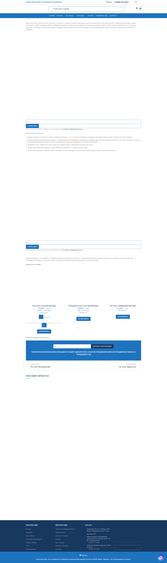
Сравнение (60, 275)
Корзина (58, 539)
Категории (29, 532)
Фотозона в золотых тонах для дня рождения (40, 427)
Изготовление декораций (34, 539)
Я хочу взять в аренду (51, 8)
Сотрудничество (31, 549)
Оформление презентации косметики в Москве (70, 427)
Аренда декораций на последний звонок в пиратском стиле (100, 427)
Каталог (28, 529)
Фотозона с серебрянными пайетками (123, 306)
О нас (28, 546)
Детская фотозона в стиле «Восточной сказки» (100, 459)
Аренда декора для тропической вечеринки (40, 491)
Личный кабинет (60, 532)
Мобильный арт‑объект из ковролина (40, 459)
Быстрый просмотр (60, 279)
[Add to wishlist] (60, 270)
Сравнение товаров (61, 535)
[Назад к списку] (83, 365)
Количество (46, 317)
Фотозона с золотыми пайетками (44, 306)
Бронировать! (44, 331)
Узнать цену (32, 126)
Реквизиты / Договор (61, 546)
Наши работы (30, 535)
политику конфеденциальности (73, 129)
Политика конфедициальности (65, 529)
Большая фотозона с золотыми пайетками (83, 306)
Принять (84, 555)
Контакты (58, 549)
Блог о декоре (59, 542)
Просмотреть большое (53, 381)
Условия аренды (31, 542)
